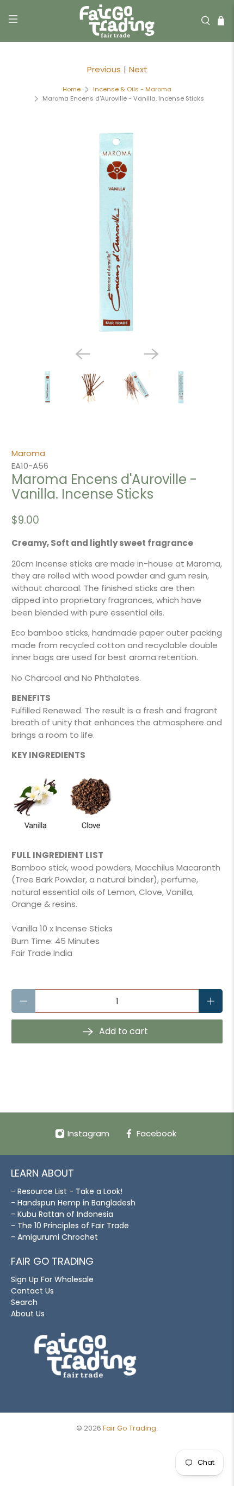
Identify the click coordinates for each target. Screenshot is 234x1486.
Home (72, 89)
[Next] (151, 354)
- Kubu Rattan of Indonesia (62, 1214)
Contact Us (32, 1290)
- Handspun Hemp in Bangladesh (73, 1202)
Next (138, 69)
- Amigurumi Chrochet (54, 1237)
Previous (104, 69)
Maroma (28, 453)
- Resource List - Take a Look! (66, 1191)
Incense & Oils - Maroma (132, 89)
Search (24, 1302)
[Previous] (83, 354)
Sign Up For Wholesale (52, 1279)
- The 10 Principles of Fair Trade (70, 1225)
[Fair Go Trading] (117, 21)
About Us (28, 1313)
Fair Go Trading (129, 1428)
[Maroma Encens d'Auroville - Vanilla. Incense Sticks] (117, 232)
